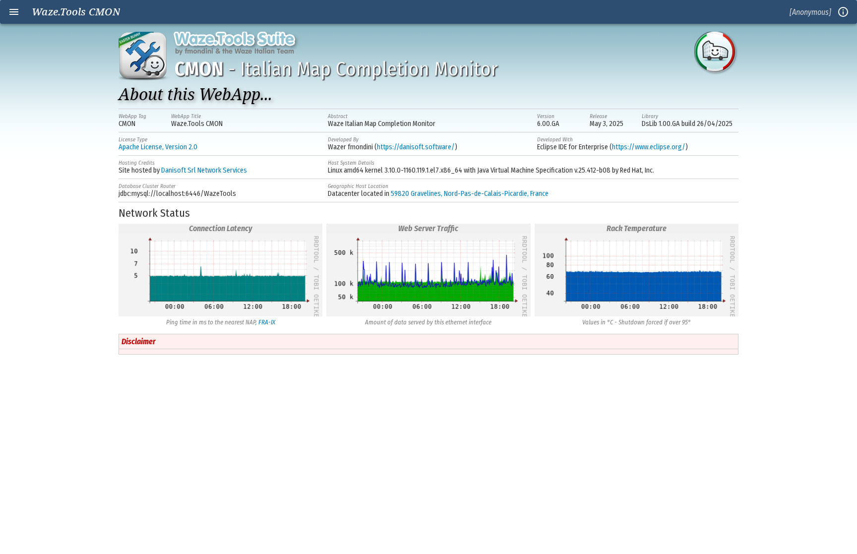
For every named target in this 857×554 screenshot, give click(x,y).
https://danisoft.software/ (416, 147)
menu (14, 12)
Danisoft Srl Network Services (204, 170)
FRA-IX (266, 322)
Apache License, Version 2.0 (158, 147)
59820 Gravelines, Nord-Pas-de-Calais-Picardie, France (470, 193)
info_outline (843, 12)
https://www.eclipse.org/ (648, 147)
